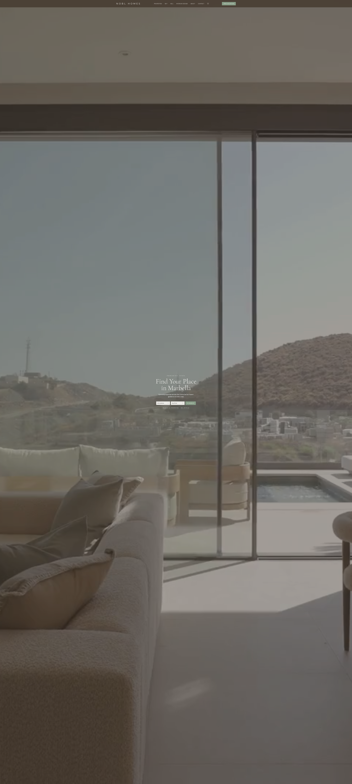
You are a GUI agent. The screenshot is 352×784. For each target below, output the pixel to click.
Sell (172, 3)
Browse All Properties (171, 408)
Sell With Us (185, 408)
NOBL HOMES (128, 3)
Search (191, 403)
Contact (201, 3)
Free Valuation (229, 3)
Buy (166, 3)
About (193, 3)
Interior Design (182, 3)
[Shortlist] (208, 3)
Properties (158, 3)
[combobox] (163, 403)
